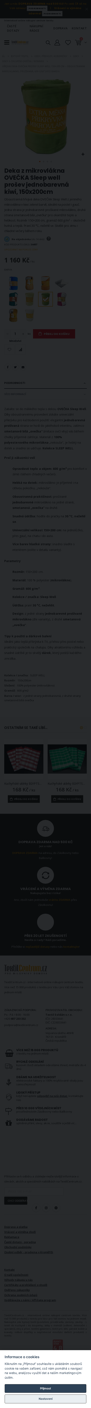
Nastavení (45, 1398)
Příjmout (45, 1388)
